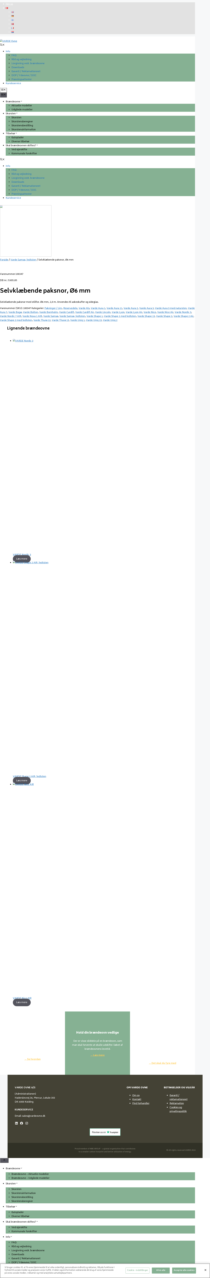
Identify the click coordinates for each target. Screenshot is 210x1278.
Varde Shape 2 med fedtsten (16, 320)
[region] (105, 1270)
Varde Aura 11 (114, 308)
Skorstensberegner (22, 122)
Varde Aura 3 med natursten (171, 308)
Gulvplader (17, 138)
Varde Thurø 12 (42, 320)
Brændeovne (13, 102)
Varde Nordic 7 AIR (10, 316)
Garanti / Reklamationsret (25, 72)
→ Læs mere (97, 1055)
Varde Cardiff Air (84, 312)
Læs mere (21, 559)
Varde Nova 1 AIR (32, 316)
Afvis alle (160, 1270)
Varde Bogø (15, 312)
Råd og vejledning (21, 60)
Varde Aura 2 (131, 308)
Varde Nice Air (165, 312)
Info (8, 52)
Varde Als (84, 308)
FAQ (13, 56)
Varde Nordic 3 (183, 312)
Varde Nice (150, 312)
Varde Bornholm (48, 312)
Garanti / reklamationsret (179, 1098)
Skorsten (11, 114)
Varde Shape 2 (164, 316)
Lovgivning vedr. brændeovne (28, 64)
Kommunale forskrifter (24, 154)
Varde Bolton (30, 312)
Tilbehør (10, 134)
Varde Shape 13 (146, 316)
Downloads (17, 68)
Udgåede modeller (22, 110)
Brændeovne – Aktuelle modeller (30, 1174)
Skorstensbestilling (22, 126)
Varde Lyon (118, 312)
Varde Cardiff (66, 312)
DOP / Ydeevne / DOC (24, 76)
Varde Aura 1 (98, 308)
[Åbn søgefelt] (2, 45)
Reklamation (177, 1104)
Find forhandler (140, 1104)
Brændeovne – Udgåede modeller (30, 1178)
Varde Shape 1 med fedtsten (120, 316)
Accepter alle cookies (184, 1270)
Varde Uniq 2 (110, 320)
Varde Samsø (50, 316)
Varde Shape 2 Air (183, 316)
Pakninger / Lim (53, 308)
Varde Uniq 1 (77, 320)
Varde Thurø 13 (60, 320)
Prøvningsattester (21, 80)
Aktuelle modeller (21, 106)
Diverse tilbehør (20, 142)
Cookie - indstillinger (137, 1270)
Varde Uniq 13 (94, 320)
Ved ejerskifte (19, 150)
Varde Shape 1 (95, 316)
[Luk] (205, 1270)
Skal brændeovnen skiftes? (21, 146)
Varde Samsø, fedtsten (23, 260)
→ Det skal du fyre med (162, 1063)
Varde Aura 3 (146, 308)
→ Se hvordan (32, 1059)
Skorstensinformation (23, 130)
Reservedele (70, 308)
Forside (4, 260)
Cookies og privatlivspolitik (178, 1110)
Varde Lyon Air (134, 312)
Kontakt (136, 1100)
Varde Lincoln (103, 312)
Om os (9, 4)
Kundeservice (13, 84)
